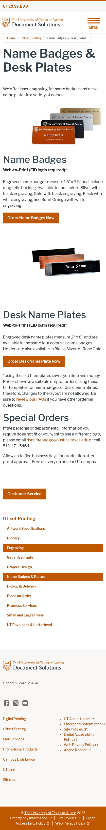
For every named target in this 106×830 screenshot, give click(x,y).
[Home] (41, 22)
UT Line (9, 770)
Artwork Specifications (26, 529)
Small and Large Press (25, 615)
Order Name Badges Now (30, 218)
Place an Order (19, 596)
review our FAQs (31, 399)
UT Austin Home (77, 719)
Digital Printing (14, 719)
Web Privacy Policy (79, 745)
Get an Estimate (20, 557)
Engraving (15, 548)
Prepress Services (22, 606)
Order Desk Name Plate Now (33, 361)
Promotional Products (20, 749)
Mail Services (13, 739)
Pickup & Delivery (21, 586)
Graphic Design (19, 567)
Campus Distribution (19, 759)
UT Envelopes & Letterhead (29, 625)
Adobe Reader (75, 750)
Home (11, 38)
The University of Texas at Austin (50, 813)
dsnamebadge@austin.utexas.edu (57, 440)
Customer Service (24, 494)
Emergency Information (82, 724)
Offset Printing (30, 38)
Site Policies (73, 729)
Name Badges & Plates (26, 577)
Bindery (13, 538)
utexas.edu (15, 6)
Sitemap (9, 780)
